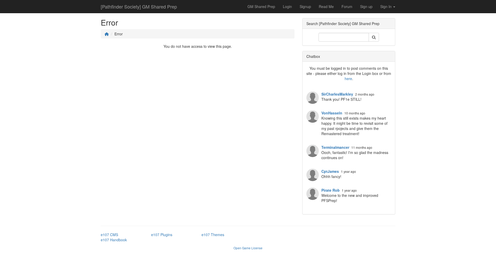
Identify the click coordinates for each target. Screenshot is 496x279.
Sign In (386, 6)
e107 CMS (109, 234)
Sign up (366, 6)
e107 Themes (213, 234)
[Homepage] (107, 33)
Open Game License (248, 248)
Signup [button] (305, 6)
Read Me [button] (326, 6)
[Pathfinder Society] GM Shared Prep (139, 6)
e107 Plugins (161, 234)
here (348, 78)
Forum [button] (347, 6)
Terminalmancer (335, 147)
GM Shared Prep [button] (261, 6)
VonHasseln (331, 112)
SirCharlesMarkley (337, 94)
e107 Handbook (114, 239)
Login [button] (287, 6)
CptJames (330, 171)
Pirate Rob (330, 190)
